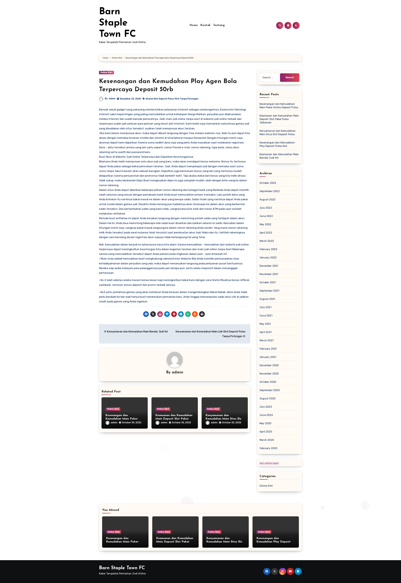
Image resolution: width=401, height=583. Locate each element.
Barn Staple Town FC (117, 23)
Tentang (219, 25)
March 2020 (267, 439)
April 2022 (266, 232)
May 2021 (265, 323)
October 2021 (268, 282)
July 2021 (265, 307)
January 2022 (268, 257)
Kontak (205, 25)
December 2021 (269, 265)
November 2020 (269, 373)
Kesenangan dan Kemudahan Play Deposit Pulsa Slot (273, 542)
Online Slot (106, 72)
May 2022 (265, 224)
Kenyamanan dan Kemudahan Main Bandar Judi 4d (137, 331)
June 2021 (266, 315)
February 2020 (268, 448)
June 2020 (266, 415)
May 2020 (265, 423)
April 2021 (266, 332)
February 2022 (268, 249)
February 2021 (268, 348)
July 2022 (266, 207)
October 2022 (268, 182)
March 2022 (267, 240)
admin (112, 98)
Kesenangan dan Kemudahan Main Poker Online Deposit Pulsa (121, 419)
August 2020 (268, 398)
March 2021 (266, 340)
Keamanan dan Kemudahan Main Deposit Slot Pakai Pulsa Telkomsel (173, 419)
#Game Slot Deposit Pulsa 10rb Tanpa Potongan (172, 98)
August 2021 (267, 299)
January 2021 (268, 357)
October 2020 (268, 381)
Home (194, 25)
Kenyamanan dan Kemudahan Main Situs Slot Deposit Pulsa (224, 419)
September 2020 (270, 390)
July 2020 (266, 406)
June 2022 (266, 216)
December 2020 (269, 365)
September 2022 (270, 191)
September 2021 (269, 290)
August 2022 (268, 199)
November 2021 (269, 274)
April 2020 (266, 431)
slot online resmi (269, 463)
